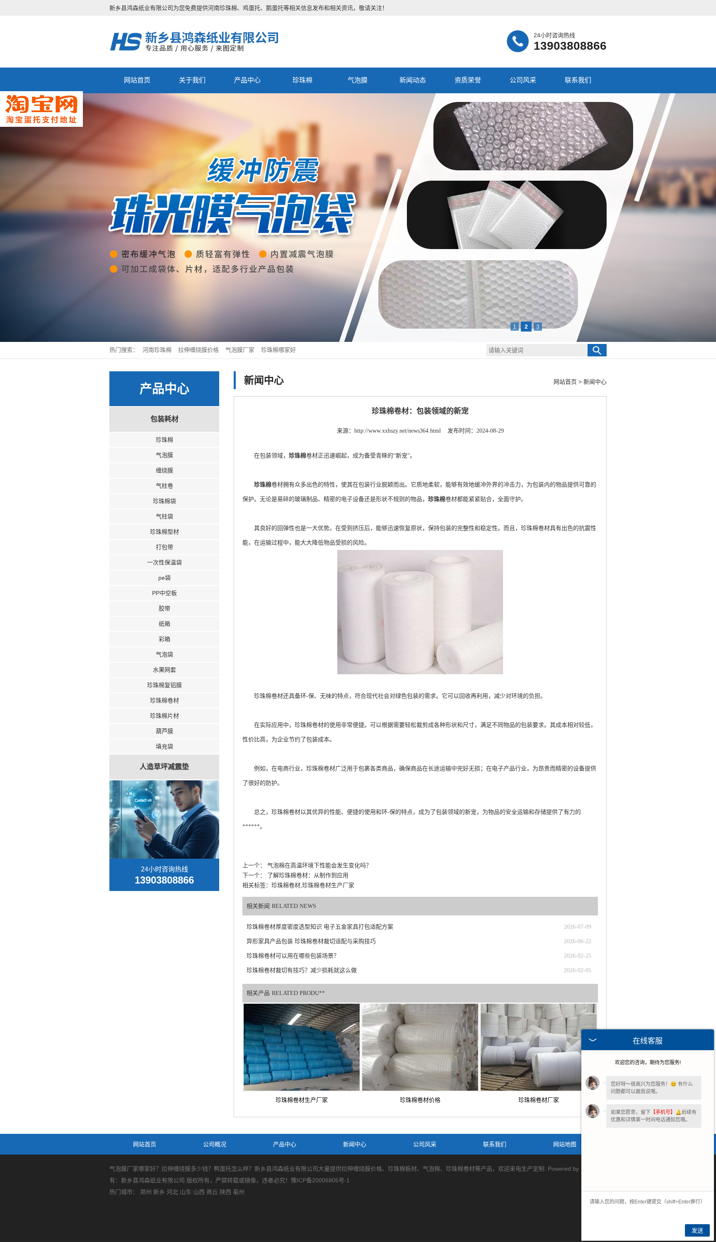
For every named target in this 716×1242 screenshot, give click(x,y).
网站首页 (137, 80)
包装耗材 (164, 419)
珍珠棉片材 (164, 715)
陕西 (225, 1192)
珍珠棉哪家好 (278, 350)
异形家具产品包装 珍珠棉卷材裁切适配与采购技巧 (311, 941)
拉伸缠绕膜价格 (199, 350)
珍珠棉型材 (164, 531)
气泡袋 (164, 654)
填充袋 (164, 746)
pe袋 (164, 577)
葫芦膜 (164, 731)
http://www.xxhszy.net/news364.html (397, 431)
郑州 (146, 1192)
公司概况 (214, 1144)
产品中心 (247, 80)
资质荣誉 (468, 80)
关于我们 (192, 80)
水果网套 (164, 669)
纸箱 (164, 623)
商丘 (212, 1192)
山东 (185, 1192)
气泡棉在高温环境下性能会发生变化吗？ (319, 865)
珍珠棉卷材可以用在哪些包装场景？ (293, 956)
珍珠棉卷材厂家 (538, 1100)
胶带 (164, 608)
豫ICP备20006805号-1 (320, 1180)
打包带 (164, 547)
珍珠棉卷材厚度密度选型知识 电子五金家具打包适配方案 (320, 927)
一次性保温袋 (164, 562)
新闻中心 (595, 381)
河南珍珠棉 (222, 8)
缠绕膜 (164, 470)
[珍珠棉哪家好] (199, 51)
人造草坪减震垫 (164, 767)
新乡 (159, 1192)
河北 (172, 1192)
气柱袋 (164, 516)
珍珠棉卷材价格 (420, 1100)
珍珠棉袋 (164, 501)
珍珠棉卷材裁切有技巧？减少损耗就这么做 (302, 970)
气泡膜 (358, 80)
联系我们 (578, 80)
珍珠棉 (302, 80)
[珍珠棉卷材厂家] (538, 1047)
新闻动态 (412, 80)
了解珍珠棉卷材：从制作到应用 (307, 875)
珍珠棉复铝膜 (164, 685)
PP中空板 (164, 593)
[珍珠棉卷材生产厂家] (301, 1047)
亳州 (238, 1192)
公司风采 (523, 80)
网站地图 (564, 1144)
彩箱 (164, 639)
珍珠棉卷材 (164, 700)
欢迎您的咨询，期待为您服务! (648, 1062)
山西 (199, 1192)
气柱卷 (164, 485)
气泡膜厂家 (240, 350)
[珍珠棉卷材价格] (420, 1047)
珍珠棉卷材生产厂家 (302, 1100)
